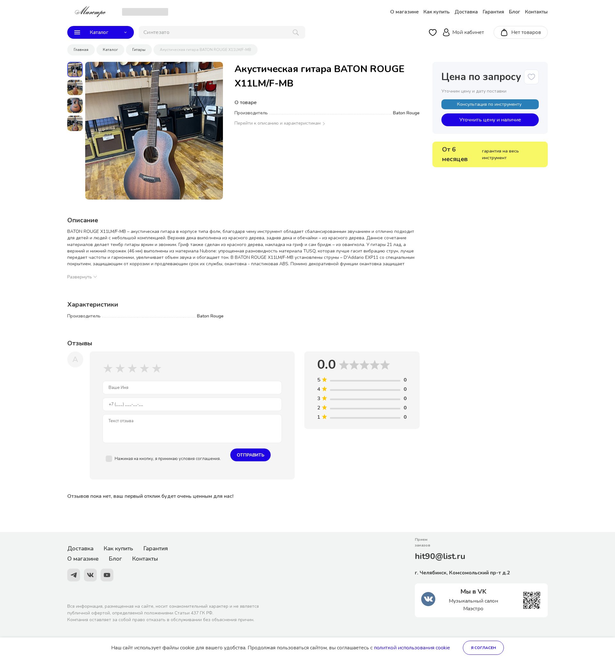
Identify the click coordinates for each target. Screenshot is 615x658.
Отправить (250, 455)
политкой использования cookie (412, 647)
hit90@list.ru (440, 556)
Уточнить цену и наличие (490, 119)
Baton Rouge (406, 113)
